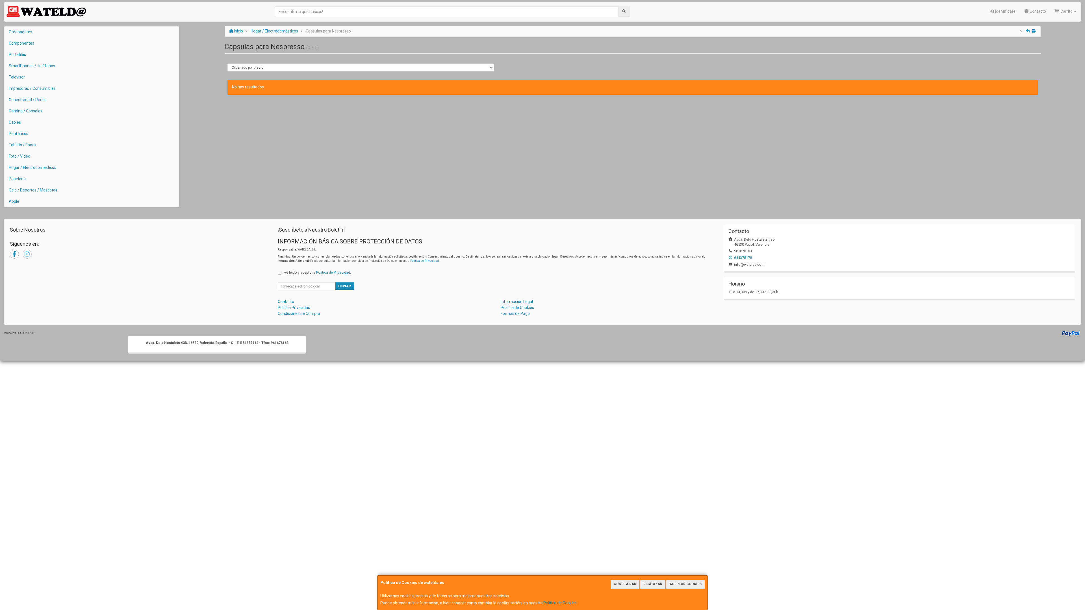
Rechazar (652, 584)
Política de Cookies (560, 603)
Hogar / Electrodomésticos (32, 167)
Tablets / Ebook (22, 145)
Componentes (21, 43)
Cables (15, 122)
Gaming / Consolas (25, 111)
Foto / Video (19, 156)
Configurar (625, 584)
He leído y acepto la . (317, 272)
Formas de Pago (515, 313)
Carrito (1066, 11)
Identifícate (1004, 11)
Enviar (344, 286)
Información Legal (517, 301)
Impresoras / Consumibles (32, 88)
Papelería (17, 179)
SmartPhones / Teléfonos (32, 66)
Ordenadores (20, 32)
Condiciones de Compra (299, 313)
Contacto (1037, 11)
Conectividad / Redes (28, 99)
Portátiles (17, 54)
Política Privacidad (294, 307)
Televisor (17, 77)
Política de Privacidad (424, 260)
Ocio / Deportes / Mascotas (33, 190)
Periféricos (18, 133)
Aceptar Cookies (685, 584)
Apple (14, 201)
